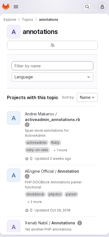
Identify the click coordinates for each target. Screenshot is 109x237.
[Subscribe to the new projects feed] (52, 45)
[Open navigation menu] (15, 6)
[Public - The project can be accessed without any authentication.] (27, 124)
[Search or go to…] (87, 6)
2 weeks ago (60, 158)
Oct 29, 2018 (60, 210)
